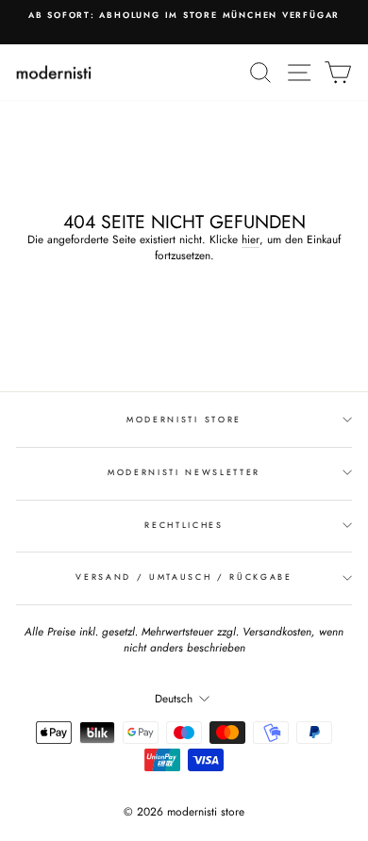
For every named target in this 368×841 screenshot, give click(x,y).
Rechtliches (183, 525)
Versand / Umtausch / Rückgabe (184, 576)
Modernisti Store (184, 419)
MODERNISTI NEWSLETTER (184, 472)
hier (250, 239)
